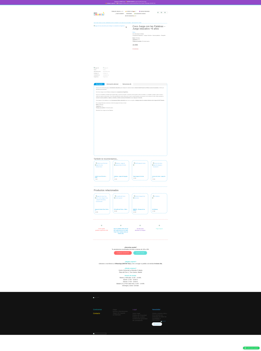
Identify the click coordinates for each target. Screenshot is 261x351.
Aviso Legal (136, 313)
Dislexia (100, 22)
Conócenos (97, 309)
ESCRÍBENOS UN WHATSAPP (123, 252)
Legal (135, 309)
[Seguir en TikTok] (97, 317)
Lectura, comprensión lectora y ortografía (110, 22)
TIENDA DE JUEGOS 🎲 (116, 11)
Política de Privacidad (140, 315)
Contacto (96, 313)
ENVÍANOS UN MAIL (140, 252)
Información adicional (112, 84)
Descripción (99, 84)
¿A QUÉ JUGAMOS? (119, 13)
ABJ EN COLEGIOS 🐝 (130, 15)
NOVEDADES (129, 13)
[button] (126, 27)
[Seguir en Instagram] (94, 317)
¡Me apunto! (157, 324)
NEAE (97, 22)
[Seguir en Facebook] (101, 317)
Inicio (95, 22)
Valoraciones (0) (126, 84)
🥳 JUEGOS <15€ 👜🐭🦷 (131, 11)
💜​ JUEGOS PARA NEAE (144, 11)
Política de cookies (139, 317)
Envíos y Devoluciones (120, 311)
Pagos (115, 309)
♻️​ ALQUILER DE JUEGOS (140, 13)
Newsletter (156, 309)
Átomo (134, 32)
